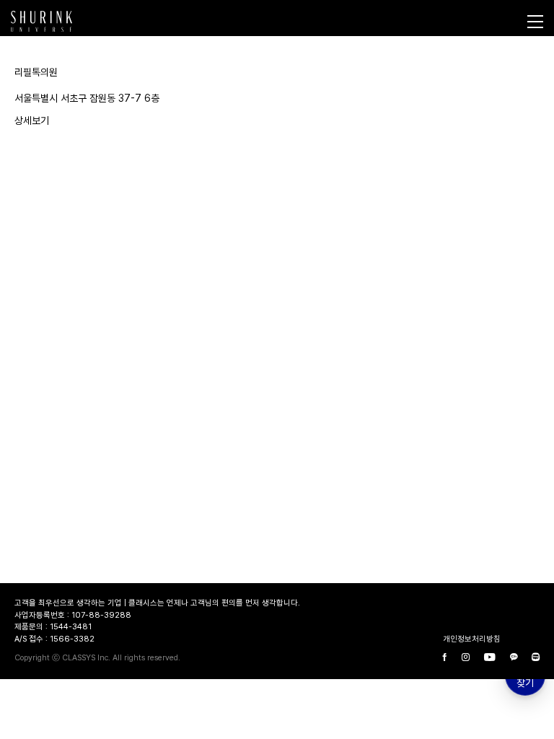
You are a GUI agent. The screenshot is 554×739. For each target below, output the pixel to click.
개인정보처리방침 (472, 639)
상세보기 (31, 120)
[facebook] (445, 658)
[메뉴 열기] (535, 21)
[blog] (535, 658)
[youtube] (490, 658)
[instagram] (465, 658)
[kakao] (513, 658)
